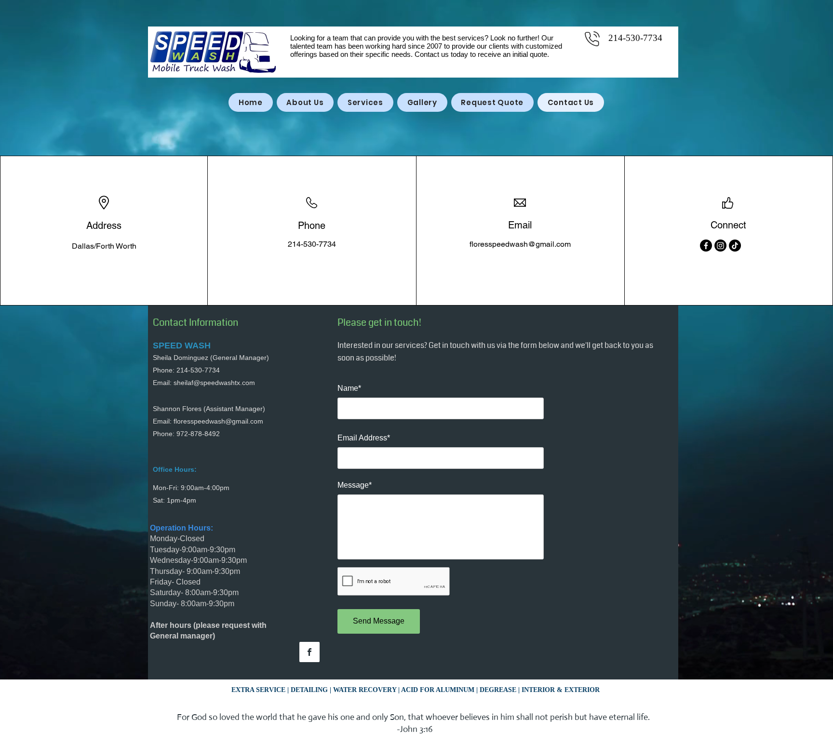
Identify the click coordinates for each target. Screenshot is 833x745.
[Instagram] (720, 245)
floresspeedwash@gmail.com (520, 244)
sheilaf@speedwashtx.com (214, 382)
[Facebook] (706, 245)
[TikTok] (735, 245)
